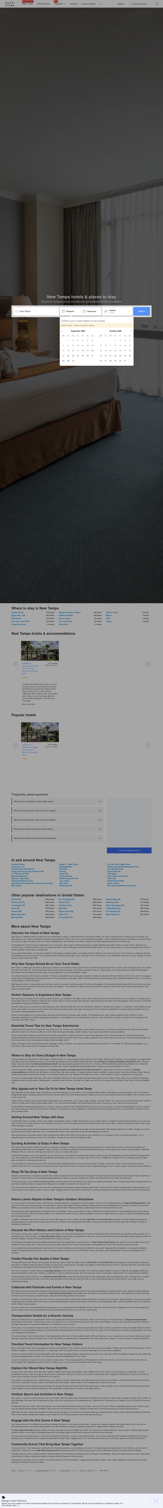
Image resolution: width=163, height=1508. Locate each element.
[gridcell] (68, 340)
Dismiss (156, 1500)
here (18, 1505)
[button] (62, 331)
